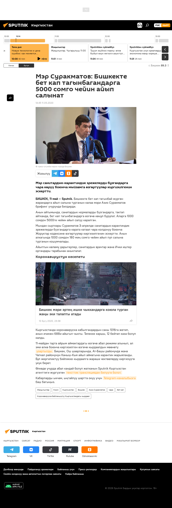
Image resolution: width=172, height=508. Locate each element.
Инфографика (93, 440)
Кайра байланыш (74, 473)
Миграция (63, 440)
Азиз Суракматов (97, 390)
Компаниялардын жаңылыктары (118, 469)
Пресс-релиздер (87, 469)
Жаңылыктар (43, 390)
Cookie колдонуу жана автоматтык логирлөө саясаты (32, 473)
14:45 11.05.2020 (44, 102)
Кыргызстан (68, 390)
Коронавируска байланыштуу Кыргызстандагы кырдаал (63, 396)
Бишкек (81, 390)
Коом (55, 390)
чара (111, 390)
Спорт (77, 440)
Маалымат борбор (128, 440)
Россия (49, 440)
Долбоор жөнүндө (14, 469)
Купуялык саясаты (150, 469)
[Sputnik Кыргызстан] (16, 28)
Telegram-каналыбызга (120, 378)
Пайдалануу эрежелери (40, 469)
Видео (109, 440)
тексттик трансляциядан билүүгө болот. (93, 372)
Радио (38, 440)
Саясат (26, 440)
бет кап (120, 390)
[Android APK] (13, 486)
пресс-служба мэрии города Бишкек (55, 166)
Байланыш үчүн (65, 469)
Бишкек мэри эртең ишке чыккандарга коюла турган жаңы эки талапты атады (83, 311)
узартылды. (44, 351)
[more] (131, 320)
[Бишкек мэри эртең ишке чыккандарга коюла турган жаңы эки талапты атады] (86, 283)
